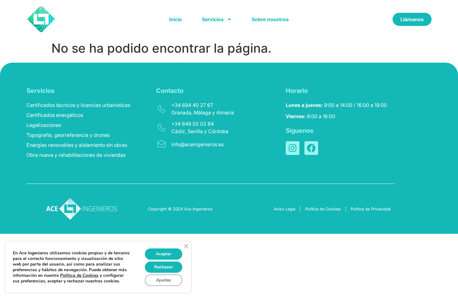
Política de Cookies (79, 275)
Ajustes (163, 280)
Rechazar (163, 267)
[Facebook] (311, 148)
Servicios (213, 19)
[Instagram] (292, 148)
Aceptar (163, 254)
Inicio (175, 19)
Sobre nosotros (270, 19)
